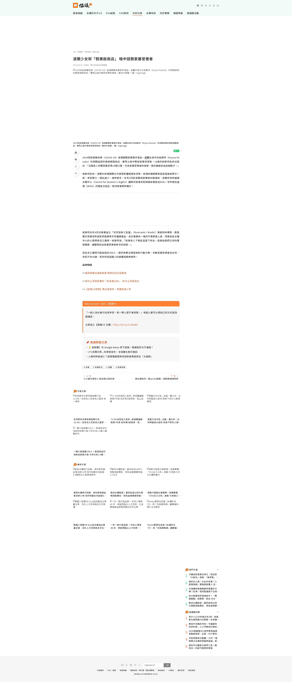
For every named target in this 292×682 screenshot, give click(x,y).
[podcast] (206, 5)
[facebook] (198, 5)
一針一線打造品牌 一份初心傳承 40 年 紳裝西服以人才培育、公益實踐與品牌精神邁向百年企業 (126, 526)
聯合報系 (161, 670)
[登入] (214, 5)
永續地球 (151, 13)
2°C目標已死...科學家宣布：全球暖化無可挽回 (112, 351)
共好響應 (164, 13)
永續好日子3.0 (94, 13)
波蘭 (110, 367)
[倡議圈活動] (218, 612)
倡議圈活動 (193, 13)
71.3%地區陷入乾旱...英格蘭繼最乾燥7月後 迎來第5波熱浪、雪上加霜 (126, 421)
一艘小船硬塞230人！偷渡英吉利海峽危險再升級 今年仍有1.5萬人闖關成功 (90, 453)
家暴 (87, 367)
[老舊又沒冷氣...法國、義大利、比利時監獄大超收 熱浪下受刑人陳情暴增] (164, 405)
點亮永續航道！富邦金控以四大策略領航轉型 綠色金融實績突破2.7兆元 (127, 494)
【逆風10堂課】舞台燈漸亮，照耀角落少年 (108, 289)
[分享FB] (76, 152)
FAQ (109, 670)
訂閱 (167, 665)
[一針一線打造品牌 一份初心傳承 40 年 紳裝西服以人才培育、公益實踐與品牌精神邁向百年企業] (127, 511)
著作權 (141, 670)
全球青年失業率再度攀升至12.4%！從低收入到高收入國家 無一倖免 (90, 421)
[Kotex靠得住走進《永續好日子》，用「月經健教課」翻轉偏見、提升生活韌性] (164, 511)
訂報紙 (171, 670)
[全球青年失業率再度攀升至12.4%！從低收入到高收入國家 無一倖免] (90, 405)
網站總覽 (191, 670)
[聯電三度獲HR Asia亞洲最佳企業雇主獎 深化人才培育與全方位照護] (90, 511)
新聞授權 (123, 670)
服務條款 (133, 670)
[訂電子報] (210, 5)
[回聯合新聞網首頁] (75, 5)
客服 (114, 670)
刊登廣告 (100, 670)
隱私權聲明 (150, 670)
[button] (218, 5)
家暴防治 (99, 367)
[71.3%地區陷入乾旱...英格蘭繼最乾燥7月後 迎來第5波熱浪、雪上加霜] (127, 405)
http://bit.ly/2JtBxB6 (125, 324)
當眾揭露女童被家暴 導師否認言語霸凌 (105, 273)
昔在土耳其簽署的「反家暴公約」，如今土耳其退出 (112, 281)
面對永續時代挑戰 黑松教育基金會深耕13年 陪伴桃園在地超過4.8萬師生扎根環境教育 (90, 494)
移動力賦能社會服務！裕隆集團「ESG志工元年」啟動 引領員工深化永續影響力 (163, 494)
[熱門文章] (218, 569)
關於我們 (181, 670)
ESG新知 (124, 13)
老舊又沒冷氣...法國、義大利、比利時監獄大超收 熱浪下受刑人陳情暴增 (164, 421)
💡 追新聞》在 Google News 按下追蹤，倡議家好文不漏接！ (121, 347)
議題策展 (178, 13)
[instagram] (202, 5)
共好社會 (137, 13)
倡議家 (80, 51)
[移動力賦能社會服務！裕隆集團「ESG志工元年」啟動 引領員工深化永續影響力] (164, 479)
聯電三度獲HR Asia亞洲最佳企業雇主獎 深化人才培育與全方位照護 (90, 526)
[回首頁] (82, 5)
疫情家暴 (121, 367)
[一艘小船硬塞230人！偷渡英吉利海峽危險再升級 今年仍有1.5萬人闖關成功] (90, 438)
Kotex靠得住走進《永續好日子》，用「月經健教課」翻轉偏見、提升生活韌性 (162, 526)
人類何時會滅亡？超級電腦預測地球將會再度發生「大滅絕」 (120, 356)
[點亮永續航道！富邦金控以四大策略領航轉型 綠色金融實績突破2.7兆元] (127, 479)
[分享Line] (76, 159)
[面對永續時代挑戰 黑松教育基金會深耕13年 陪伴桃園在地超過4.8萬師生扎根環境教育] (90, 479)
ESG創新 (110, 13)
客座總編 (78, 13)
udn (74, 51)
